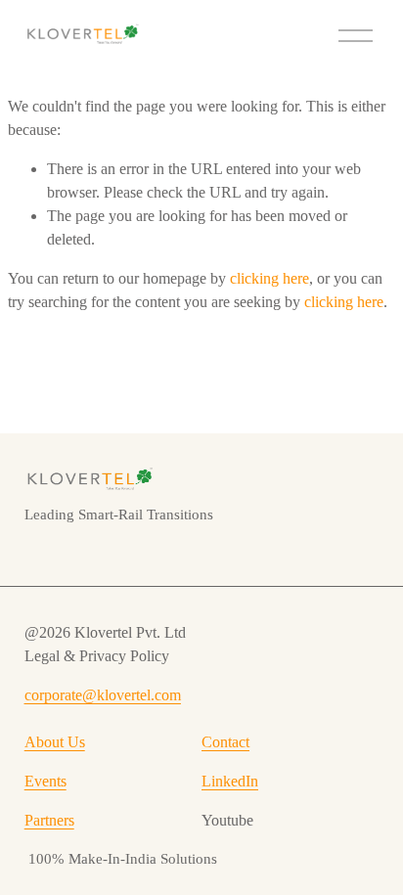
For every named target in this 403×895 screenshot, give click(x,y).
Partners (49, 820)
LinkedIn (230, 781)
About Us (54, 742)
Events (45, 781)
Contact (225, 742)
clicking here (269, 278)
